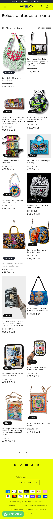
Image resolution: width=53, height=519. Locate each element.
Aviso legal (27, 514)
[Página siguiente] (33, 452)
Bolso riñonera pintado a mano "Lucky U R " (12, 375)
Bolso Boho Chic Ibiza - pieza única (12, 79)
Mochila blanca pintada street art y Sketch (37, 206)
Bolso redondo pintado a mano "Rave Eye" (13, 201)
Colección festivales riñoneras (10, 162)
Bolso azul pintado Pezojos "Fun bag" (38, 162)
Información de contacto (36, 510)
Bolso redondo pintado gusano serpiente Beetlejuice (37, 119)
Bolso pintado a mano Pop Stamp (38, 424)
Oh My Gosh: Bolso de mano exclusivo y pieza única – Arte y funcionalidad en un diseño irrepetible (14, 120)
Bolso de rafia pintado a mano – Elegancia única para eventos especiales (12, 323)
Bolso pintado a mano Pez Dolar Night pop (38, 251)
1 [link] (19, 452)
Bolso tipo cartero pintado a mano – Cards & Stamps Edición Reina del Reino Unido (14, 432)
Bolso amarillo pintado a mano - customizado (12, 265)
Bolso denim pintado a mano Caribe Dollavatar (37, 310)
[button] (5, 6)
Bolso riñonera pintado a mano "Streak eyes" (37, 369)
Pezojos (20, 502)
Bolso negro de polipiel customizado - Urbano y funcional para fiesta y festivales (37, 62)
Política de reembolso (34, 502)
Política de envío (16, 510)
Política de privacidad (18, 506)
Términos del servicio (38, 506)
